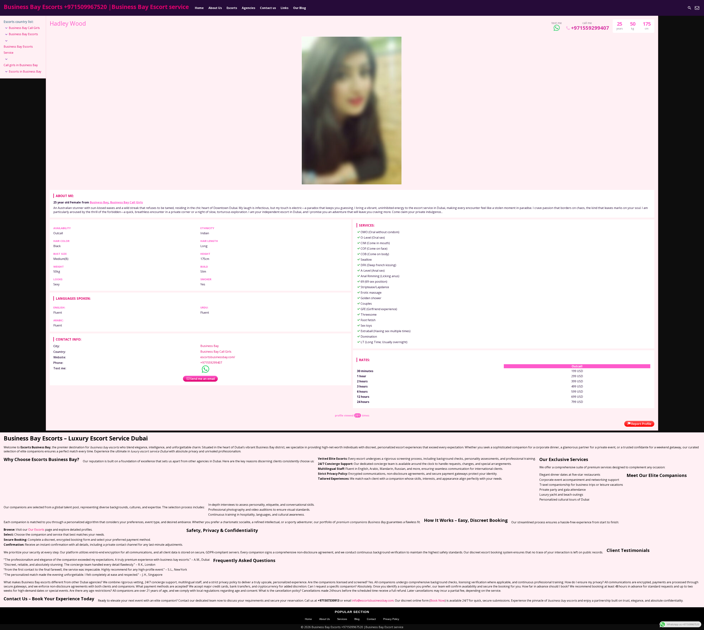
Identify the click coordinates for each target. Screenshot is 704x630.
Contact (371, 619)
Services (342, 619)
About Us (215, 8)
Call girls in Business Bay (21, 65)
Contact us (268, 8)
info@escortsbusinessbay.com (373, 600)
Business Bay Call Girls (126, 202)
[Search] (689, 8)
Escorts (232, 8)
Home (199, 8)
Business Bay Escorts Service (18, 50)
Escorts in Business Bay (25, 71)
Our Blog (299, 8)
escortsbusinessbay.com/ (217, 357)
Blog (357, 619)
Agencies (248, 8)
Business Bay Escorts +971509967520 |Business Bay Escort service (96, 7)
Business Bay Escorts (23, 34)
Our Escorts (36, 530)
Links (284, 8)
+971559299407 (590, 27)
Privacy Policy (391, 619)
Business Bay (99, 202)
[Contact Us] (697, 8)
